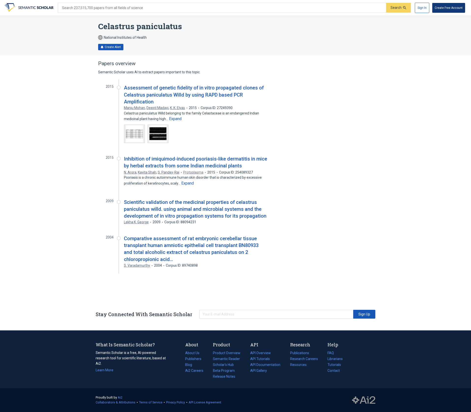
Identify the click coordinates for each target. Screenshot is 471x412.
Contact (333, 371)
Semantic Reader (226, 359)
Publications (299, 353)
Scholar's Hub (223, 365)
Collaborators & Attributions (115, 402)
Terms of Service (150, 402)
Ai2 (120, 397)
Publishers (193, 359)
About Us (192, 353)
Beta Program (224, 371)
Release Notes (224, 376)
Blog (190, 365)
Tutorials (334, 365)
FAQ (330, 353)
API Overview (260, 353)
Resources (298, 365)
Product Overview (226, 353)
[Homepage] (28, 8)
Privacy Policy (175, 402)
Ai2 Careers (194, 371)
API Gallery (258, 371)
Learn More (104, 370)
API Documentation (265, 365)
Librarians (335, 359)
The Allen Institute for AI (363, 400)
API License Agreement (205, 402)
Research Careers (304, 359)
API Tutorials (260, 359)
